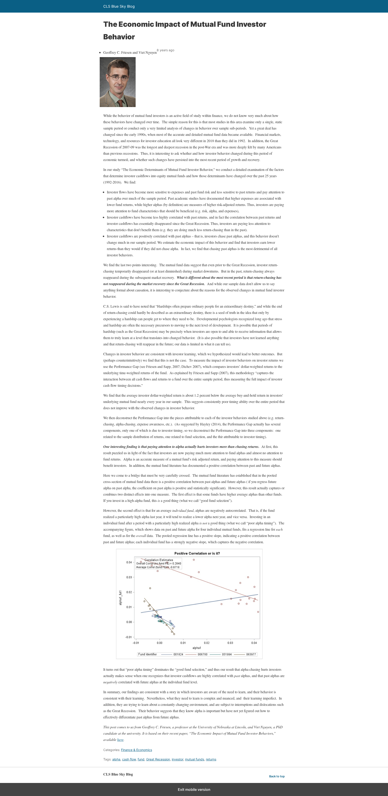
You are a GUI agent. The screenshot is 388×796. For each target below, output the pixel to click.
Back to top (277, 776)
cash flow (129, 759)
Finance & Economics (136, 750)
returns (211, 759)
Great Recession (158, 759)
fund (141, 759)
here (120, 739)
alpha (116, 759)
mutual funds (194, 759)
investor (177, 759)
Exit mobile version (194, 789)
